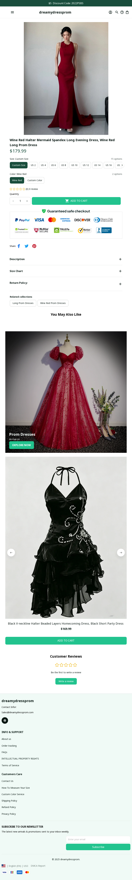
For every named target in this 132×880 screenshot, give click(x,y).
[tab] (60, 130)
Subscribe (98, 847)
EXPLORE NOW (21, 445)
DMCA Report (38, 865)
